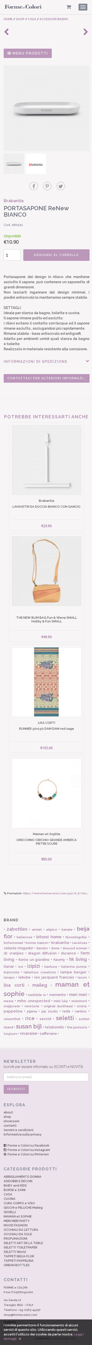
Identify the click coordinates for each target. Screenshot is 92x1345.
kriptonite (11, 972)
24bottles (17, 929)
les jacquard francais (54, 977)
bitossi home (48, 937)
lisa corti (14, 985)
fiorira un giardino (34, 960)
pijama (32, 1011)
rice (30, 1018)
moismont (79, 1001)
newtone (32, 1006)
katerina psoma (74, 966)
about (8, 1112)
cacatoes (79, 943)
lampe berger (73, 972)
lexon (82, 977)
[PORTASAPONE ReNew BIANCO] (47, 108)
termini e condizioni (18, 1130)
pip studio (49, 1011)
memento (57, 995)
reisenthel (12, 1019)
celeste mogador (18, 948)
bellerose (24, 937)
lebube (24, 977)
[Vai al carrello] (68, 7)
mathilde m (37, 995)
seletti (65, 1018)
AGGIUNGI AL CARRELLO (56, 255)
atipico (51, 929)
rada (66, 1011)
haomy (59, 960)
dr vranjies (14, 953)
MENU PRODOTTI (29, 53)
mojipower (12, 1006)
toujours (10, 1034)
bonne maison (37, 943)
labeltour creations (40, 972)
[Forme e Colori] (23, 8)
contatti (10, 1125)
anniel (37, 929)
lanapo (9, 977)
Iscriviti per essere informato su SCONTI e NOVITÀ (43, 1064)
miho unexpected (33, 1001)
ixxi (20, 966)
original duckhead (58, 1006)
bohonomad (13, 943)
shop (7, 1117)
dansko (42, 948)
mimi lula (61, 1001)
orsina (82, 1006)
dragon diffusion (42, 953)
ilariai (9, 966)
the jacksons (77, 1027)
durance (68, 953)
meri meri (78, 994)
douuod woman (75, 948)
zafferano (48, 1033)
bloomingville (76, 937)
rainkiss (81, 1011)
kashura (50, 966)
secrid (45, 1019)
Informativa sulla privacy (22, 1134)
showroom (11, 1121)
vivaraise (28, 1033)
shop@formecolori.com (20, 1315)
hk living (78, 959)
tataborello (54, 1027)
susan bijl (29, 1026)
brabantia (60, 942)
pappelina (13, 1011)
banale (67, 929)
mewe (8, 1001)
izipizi (33, 966)
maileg (39, 985)
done (55, 948)
